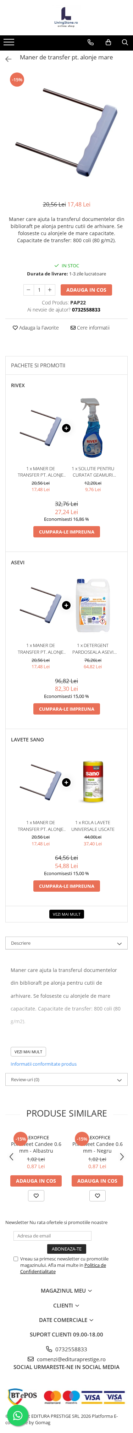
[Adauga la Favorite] (36, 1195)
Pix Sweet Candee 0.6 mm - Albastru (36, 1147)
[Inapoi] (5, 59)
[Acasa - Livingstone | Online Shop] (66, 17)
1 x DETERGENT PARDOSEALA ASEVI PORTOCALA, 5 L (92, 648)
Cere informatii (93, 327)
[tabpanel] (66, 132)
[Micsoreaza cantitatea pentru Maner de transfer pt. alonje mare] (28, 290)
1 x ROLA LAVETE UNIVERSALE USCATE (93, 825)
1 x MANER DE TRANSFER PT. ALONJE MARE (40, 471)
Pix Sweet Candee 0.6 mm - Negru (97, 1147)
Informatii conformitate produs (44, 1064)
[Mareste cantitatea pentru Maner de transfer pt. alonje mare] (50, 290)
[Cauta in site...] (125, 42)
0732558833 (70, 1349)
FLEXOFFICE (36, 1137)
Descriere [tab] (21, 943)
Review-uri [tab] (25, 1079)
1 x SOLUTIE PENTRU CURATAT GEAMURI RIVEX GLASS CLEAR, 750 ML (93, 471)
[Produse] (10, 44)
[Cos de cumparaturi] (108, 42)
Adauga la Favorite (38, 327)
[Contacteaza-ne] (91, 42)
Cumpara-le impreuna (66, 532)
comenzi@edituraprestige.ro (70, 1359)
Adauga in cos (86, 289)
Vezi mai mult (67, 914)
